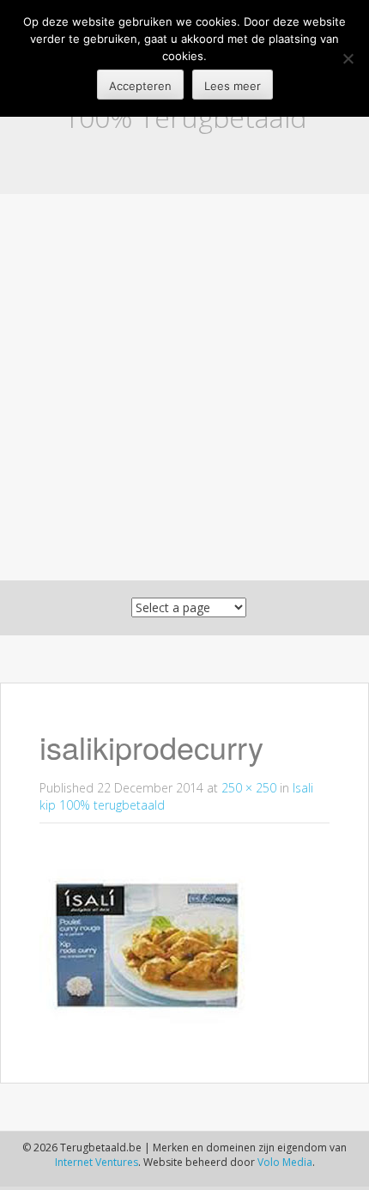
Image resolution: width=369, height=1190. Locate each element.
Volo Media (284, 1162)
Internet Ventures (96, 1162)
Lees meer (232, 86)
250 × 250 (248, 788)
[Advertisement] (184, 387)
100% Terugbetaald (185, 117)
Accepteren (140, 86)
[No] (347, 58)
